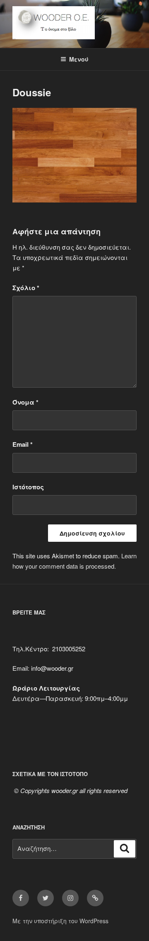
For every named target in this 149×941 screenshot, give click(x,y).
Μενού (79, 59)
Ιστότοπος (28, 486)
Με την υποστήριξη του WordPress (60, 921)
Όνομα (25, 402)
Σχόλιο (25, 287)
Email (22, 444)
